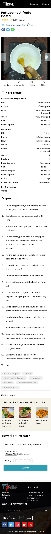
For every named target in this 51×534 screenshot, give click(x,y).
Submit (25, 467)
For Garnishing (8, 187)
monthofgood (10, 387)
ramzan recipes (11, 373)
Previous (3, 57)
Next (47, 57)
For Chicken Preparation (13, 98)
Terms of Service (35, 495)
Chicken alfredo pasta (14, 378)
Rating (8, 460)
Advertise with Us (35, 492)
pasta (28, 373)
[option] (25, 57)
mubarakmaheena (27, 382)
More (44, 4)
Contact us (32, 500)
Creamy (8, 382)
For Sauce (6, 129)
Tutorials (6, 495)
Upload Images (11, 451)
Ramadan (36, 378)
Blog (4, 497)
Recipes (34, 4)
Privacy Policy (33, 498)
